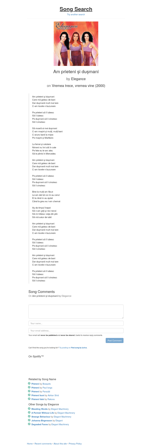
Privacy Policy (75, 443)
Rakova (43, 399)
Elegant (47, 420)
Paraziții (40, 391)
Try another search (76, 14)
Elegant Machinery (50, 408)
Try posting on (73, 347)
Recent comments (43, 443)
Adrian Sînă (45, 395)
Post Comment (115, 340)
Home (30, 443)
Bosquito (41, 383)
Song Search (76, 9)
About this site (60, 443)
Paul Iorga (41, 387)
